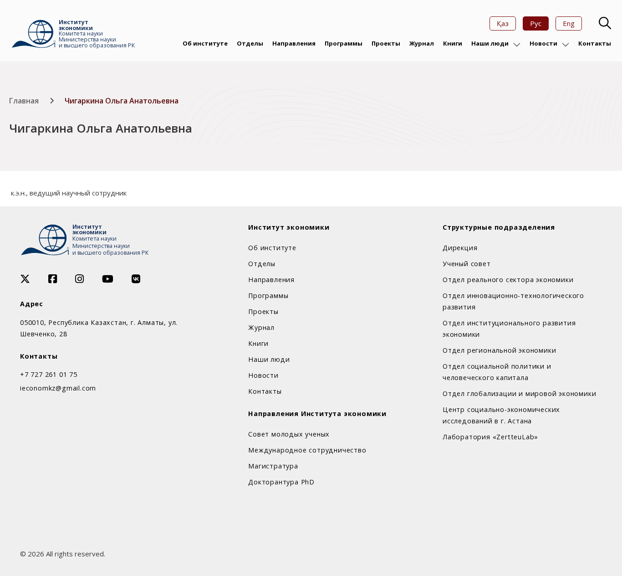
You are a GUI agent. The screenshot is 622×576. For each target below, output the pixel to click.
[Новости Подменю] (565, 44)
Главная (24, 101)
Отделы (250, 43)
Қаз (503, 23)
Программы (343, 43)
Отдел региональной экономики (499, 350)
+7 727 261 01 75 (48, 374)
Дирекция (460, 247)
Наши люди (490, 43)
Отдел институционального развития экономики (509, 329)
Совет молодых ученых (289, 434)
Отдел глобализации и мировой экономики (519, 393)
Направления (294, 43)
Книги (452, 43)
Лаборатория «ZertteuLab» (490, 436)
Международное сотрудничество (307, 450)
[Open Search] (604, 23)
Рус (535, 23)
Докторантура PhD (281, 482)
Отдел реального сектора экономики (508, 279)
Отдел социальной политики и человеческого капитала (497, 372)
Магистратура (273, 466)
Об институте (205, 43)
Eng (569, 23)
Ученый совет (467, 263)
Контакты (594, 43)
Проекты (386, 43)
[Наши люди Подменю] (516, 44)
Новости (543, 43)
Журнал (421, 43)
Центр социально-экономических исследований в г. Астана (501, 415)
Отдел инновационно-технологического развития (513, 301)
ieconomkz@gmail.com (58, 388)
